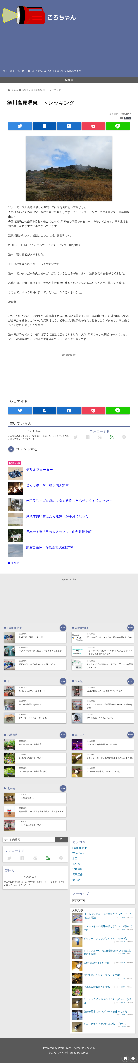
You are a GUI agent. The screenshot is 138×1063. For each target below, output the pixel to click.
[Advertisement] (69, 46)
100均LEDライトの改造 (96, 963)
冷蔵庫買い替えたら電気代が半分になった (57, 516)
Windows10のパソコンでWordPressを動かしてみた (110, 637)
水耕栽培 (77, 869)
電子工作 (77, 874)
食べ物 (76, 880)
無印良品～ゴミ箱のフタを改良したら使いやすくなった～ (69, 500)
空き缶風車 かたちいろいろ (100, 718)
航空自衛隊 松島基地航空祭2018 (50, 547)
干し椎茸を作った (27, 798)
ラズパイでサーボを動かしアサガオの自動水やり (41, 651)
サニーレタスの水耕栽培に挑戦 (33, 771)
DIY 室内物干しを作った (30, 704)
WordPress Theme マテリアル (76, 1048)
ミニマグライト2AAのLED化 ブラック (105, 1023)
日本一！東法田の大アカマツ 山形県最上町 (59, 532)
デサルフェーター (39, 469)
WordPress (78, 853)
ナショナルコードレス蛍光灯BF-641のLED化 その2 (110, 758)
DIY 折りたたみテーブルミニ (33, 718)
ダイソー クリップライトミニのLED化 (105, 938)
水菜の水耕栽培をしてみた (31, 758)
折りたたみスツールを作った (32, 691)
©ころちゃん (56, 1052)
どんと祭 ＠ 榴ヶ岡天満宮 (47, 485)
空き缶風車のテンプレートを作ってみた (105, 1011)
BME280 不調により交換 (31, 637)
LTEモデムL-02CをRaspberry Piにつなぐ (37, 664)
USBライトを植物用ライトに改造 (102, 744)
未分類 (127, 118)
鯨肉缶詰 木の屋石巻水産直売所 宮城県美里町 (41, 811)
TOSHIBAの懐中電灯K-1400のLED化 (103, 771)
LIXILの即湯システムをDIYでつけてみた (105, 691)
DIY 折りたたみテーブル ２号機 (102, 975)
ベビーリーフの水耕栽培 (30, 744)
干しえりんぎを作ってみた (31, 825)
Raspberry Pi (79, 847)
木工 (74, 858)
